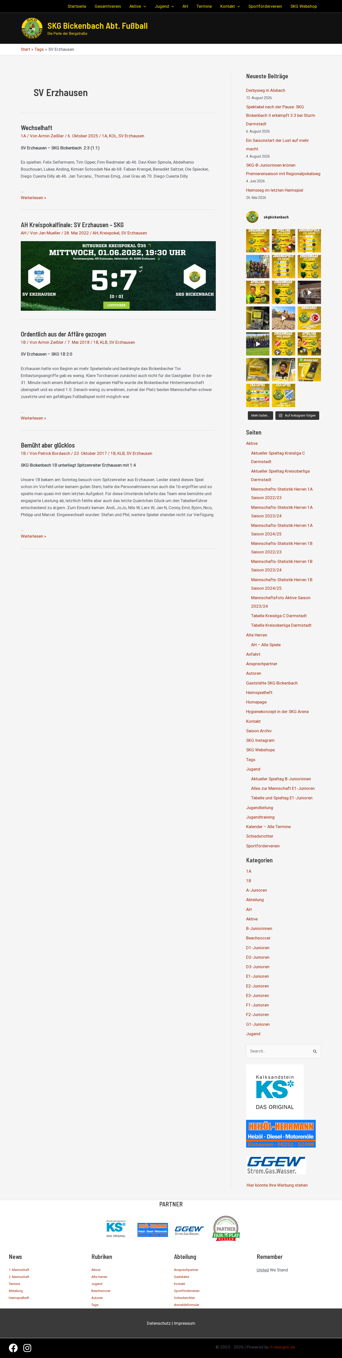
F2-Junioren (257, 1014)
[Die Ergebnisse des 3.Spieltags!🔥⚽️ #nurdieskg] (309, 266)
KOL (113, 135)
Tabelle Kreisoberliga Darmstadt (281, 625)
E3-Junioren (257, 995)
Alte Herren (256, 634)
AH (23, 232)
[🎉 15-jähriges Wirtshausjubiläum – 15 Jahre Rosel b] (309, 292)
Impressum (184, 1323)
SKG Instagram (260, 740)
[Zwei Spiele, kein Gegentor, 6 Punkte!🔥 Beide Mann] (257, 240)
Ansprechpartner (261, 663)
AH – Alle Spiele (266, 644)
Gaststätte (181, 1277)
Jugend (253, 769)
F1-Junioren (257, 1004)
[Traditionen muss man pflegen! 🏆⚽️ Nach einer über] (257, 266)
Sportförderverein (263, 845)
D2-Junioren (257, 957)
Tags (250, 759)
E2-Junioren (257, 985)
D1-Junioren (257, 947)
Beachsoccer (258, 937)
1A (23, 135)
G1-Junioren (258, 1024)
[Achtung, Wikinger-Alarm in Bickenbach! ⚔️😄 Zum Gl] (257, 344)
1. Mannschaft (19, 1270)
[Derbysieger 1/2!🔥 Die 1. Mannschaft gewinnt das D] (283, 292)
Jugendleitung (259, 807)
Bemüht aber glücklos (48, 445)
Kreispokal (109, 232)
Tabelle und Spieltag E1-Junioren (281, 797)
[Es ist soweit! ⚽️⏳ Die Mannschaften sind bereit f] (309, 344)
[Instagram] (27, 1347)
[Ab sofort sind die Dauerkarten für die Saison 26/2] (257, 369)
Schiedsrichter (259, 836)
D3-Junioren (257, 966)
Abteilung (255, 899)
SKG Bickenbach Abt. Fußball (98, 25)
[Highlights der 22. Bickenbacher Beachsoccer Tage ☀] (283, 318)
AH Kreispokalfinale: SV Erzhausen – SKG (72, 224)
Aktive (252, 443)
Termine (14, 1284)
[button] (143, 6)
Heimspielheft (259, 692)
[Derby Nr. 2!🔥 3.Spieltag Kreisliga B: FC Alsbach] (257, 292)
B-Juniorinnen (259, 928)
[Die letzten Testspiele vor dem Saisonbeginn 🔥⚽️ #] (257, 395)
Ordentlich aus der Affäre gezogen (63, 334)
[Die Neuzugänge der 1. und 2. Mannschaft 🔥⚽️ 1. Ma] (283, 369)
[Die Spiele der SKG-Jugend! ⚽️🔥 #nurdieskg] (309, 240)
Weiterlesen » (33, 197)
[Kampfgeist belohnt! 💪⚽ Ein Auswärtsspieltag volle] (283, 344)
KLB (103, 342)
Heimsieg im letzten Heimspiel (274, 190)
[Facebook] (13, 1347)
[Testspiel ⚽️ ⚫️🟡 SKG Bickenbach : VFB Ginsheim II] (283, 395)
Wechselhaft (36, 127)
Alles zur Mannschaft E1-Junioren (283, 788)
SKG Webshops (260, 749)
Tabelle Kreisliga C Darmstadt (279, 615)
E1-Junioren (257, 976)
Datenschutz (159, 1323)
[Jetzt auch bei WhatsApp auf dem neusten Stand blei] (309, 369)
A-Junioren (256, 890)
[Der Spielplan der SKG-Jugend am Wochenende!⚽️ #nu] (283, 266)
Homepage (256, 702)
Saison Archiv (259, 730)
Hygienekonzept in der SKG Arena (277, 711)
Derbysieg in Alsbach (265, 90)
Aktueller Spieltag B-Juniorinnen (281, 778)
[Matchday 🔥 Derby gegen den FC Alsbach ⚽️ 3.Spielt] (257, 318)
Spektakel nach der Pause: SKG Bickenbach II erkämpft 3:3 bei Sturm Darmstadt (280, 115)
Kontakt (253, 721)
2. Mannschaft (19, 1277)
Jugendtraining (260, 817)
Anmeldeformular (186, 1305)
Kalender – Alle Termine (268, 826)
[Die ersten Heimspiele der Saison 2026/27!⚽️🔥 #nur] (283, 240)
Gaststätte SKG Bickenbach (272, 683)
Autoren (253, 673)
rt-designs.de (282, 1346)
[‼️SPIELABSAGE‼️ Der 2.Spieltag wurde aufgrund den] (309, 318)
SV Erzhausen (131, 135)
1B (23, 342)
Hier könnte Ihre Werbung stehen (277, 1185)
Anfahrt (253, 654)
